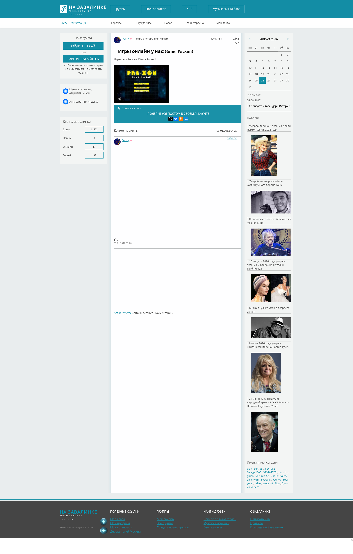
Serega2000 (254, 472)
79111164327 (279, 476)
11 (94, 146)
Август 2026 (269, 39)
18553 (94, 129)
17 (250, 74)
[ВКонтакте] (176, 119)
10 (250, 67)
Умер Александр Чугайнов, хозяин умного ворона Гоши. (265, 183)
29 (281, 80)
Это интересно (194, 22)
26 (262, 80)
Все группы (165, 523)
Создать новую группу (173, 527)
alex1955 (269, 468)
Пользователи (156, 9)
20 (268, 74)
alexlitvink (253, 479)
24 (250, 80)
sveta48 (266, 479)
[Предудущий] (288, 38)
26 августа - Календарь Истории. (270, 106)
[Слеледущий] (249, 38)
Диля (285, 483)
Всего (66, 129)
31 (250, 87)
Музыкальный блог (226, 9)
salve (257, 483)
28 (275, 80)
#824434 (232, 138)
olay (249, 468)
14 (275, 67)
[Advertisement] (177, 278)
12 (262, 67)
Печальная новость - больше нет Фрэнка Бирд (269, 221)
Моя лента (223, 22)
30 (287, 80)
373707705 (270, 472)
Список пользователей (220, 519)
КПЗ (189, 9)
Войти (63, 23)
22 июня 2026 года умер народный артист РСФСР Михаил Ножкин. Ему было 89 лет (268, 402)
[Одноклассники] (181, 119)
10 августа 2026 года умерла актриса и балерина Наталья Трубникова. (266, 264)
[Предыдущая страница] (103, 530)
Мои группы (165, 519)
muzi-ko (283, 472)
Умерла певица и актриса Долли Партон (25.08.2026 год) (269, 127)
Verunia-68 (262, 476)
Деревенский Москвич (126, 532)
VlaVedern (253, 487)
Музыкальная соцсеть (87, 9)
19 (262, 74)
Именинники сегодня (262, 462)
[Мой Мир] (186, 119)
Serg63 (258, 468)
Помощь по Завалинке (266, 527)
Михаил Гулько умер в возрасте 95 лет (268, 309)
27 (268, 80)
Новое (168, 22)
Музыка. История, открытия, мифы (80, 91)
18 (256, 74)
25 (256, 80)
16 (287, 67)
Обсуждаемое (143, 22)
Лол (277, 483)
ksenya (277, 479)
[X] (170, 119)
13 (268, 67)
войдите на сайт (83, 46)
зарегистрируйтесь (83, 59)
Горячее (116, 22)
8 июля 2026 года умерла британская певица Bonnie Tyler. (268, 345)
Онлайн (68, 146)
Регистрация (78, 23)
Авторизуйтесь (123, 313)
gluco (250, 476)
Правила (256, 523)
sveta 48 (268, 483)
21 (275, 74)
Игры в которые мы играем (152, 38)
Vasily (125, 38)
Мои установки (121, 527)
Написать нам (260, 519)
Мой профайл (120, 523)
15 (281, 67)
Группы (120, 9)
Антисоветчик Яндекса (83, 101)
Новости (253, 118)
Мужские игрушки (216, 523)
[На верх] (103, 521)
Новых (67, 138)
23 (287, 74)
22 (281, 74)
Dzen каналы (213, 527)
